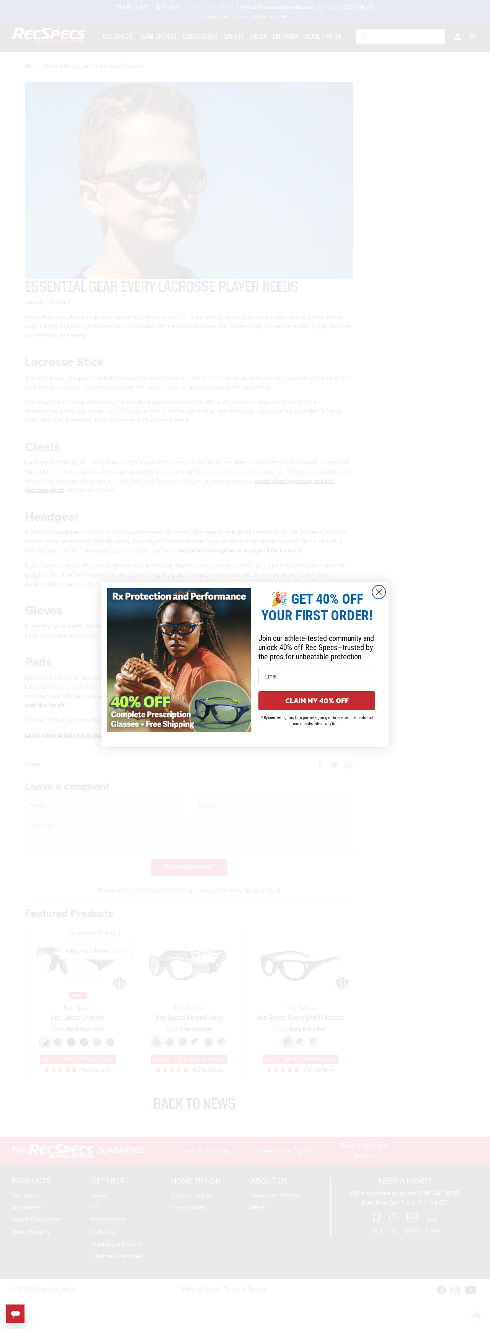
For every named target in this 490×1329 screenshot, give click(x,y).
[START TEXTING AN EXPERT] (15, 1313)
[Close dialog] (378, 592)
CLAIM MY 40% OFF (317, 700)
